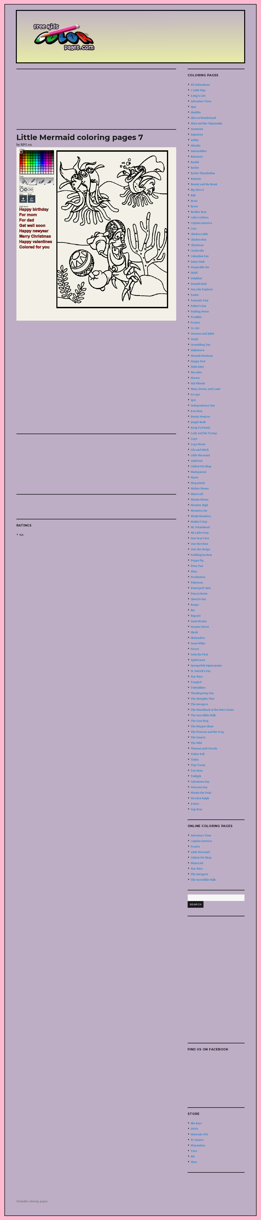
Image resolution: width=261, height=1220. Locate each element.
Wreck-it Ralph (200, 798)
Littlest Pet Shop (201, 466)
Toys (194, 1151)
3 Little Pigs (198, 90)
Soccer (195, 649)
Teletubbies (198, 687)
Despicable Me (200, 267)
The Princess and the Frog (207, 732)
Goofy (194, 339)
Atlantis (195, 145)
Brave (194, 206)
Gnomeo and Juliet (202, 333)
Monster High (199, 505)
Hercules (196, 372)
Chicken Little (199, 234)
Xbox (194, 1162)
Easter (195, 295)
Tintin (195, 759)
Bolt (193, 195)
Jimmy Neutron (200, 416)
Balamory (197, 156)
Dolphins (196, 278)
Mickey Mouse (200, 488)
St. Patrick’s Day (201, 671)
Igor (193, 400)
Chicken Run (198, 239)
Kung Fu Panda (200, 427)
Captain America (201, 223)
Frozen (195, 322)
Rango (195, 604)
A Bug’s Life (198, 95)
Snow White (198, 643)
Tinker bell (197, 754)
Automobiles (199, 151)
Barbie (195, 167)
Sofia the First (199, 654)
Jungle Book (198, 422)
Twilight (196, 776)
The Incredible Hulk (203, 715)
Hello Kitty (197, 367)
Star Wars (197, 676)
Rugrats (196, 615)
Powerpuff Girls (201, 588)
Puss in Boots (199, 593)
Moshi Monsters (201, 516)
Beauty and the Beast (204, 184)
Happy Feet (198, 361)
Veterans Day (199, 787)
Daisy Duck (198, 261)
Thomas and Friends (204, 748)
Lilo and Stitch (200, 449)
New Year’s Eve (200, 538)
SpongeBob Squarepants (206, 665)
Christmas (197, 245)
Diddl (194, 272)
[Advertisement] (97, 99)
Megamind (198, 483)
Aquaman (197, 134)
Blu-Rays (196, 1123)
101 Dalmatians (200, 84)
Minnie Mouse (200, 499)
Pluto (194, 571)
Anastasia (197, 129)
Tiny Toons (198, 765)
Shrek (194, 632)
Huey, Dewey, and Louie (205, 389)
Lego (194, 438)
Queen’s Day (198, 599)
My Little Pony (200, 532)
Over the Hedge (200, 549)
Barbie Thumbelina (203, 173)
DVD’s (194, 1129)
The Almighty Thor (203, 698)
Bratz (194, 201)
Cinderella (197, 250)
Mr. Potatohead (200, 527)
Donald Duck (199, 284)
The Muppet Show (202, 726)
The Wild (196, 743)
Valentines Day (200, 781)
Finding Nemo (200, 311)
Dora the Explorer (202, 289)
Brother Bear (199, 212)
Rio (193, 610)
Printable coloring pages (32, 1201)
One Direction (199, 544)
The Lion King (200, 721)
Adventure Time (201, 101)
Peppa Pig (197, 560)
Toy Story (197, 770)
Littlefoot (197, 461)
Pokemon (197, 582)
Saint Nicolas (199, 621)
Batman (196, 178)
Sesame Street (200, 627)
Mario (194, 477)
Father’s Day (198, 306)
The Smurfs (198, 737)
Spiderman (198, 660)
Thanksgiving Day (202, 693)
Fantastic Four (200, 300)
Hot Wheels (198, 383)
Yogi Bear (197, 809)
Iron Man (196, 411)
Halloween (197, 350)
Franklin (196, 317)
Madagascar (199, 472)
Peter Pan (197, 566)
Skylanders (198, 638)
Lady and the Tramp (204, 433)
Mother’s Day (199, 521)
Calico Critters (199, 217)
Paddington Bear (201, 555)
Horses (195, 378)
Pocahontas (198, 577)
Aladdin (196, 112)
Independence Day (203, 405)
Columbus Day (200, 256)
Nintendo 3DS (199, 1134)
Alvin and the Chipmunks (206, 123)
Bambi (195, 162)
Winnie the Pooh (201, 792)
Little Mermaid (200, 455)
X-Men (195, 804)
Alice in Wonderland (203, 118)
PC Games (197, 1140)
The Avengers (199, 704)
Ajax (193, 107)
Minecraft (197, 494)
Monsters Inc (199, 510)
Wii (193, 1156)
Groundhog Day (201, 344)
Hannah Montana (202, 355)
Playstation (198, 1145)
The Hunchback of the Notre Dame (212, 709)
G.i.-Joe (195, 328)
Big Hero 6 (197, 190)
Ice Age (195, 394)
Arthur (195, 140)
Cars (193, 228)
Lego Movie (198, 444)
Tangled (196, 682)
